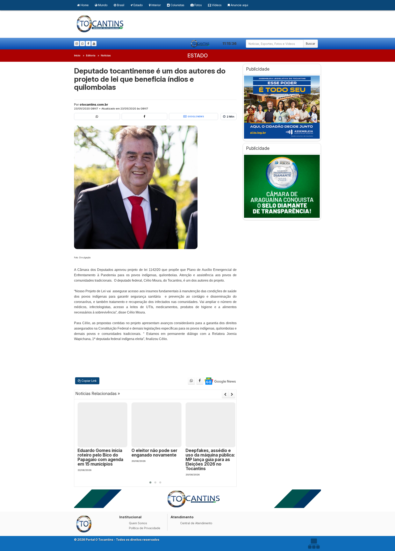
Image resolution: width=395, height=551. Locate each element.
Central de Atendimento (196, 523)
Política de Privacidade (144, 528)
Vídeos (216, 5)
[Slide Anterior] (225, 394)
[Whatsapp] (82, 43)
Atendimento (182, 517)
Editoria (90, 55)
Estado (138, 5)
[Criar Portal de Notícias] (314, 543)
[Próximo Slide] (232, 394)
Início (77, 55)
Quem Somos (138, 523)
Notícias (106, 55)
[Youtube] (93, 43)
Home (84, 5)
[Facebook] (88, 43)
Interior (156, 5)
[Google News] (220, 380)
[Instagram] (76, 43)
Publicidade (258, 69)
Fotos (198, 5)
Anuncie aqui (239, 5)
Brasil (120, 5)
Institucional (130, 517)
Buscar (310, 43)
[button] (150, 482)
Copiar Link (89, 380)
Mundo (102, 5)
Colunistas (177, 5)
